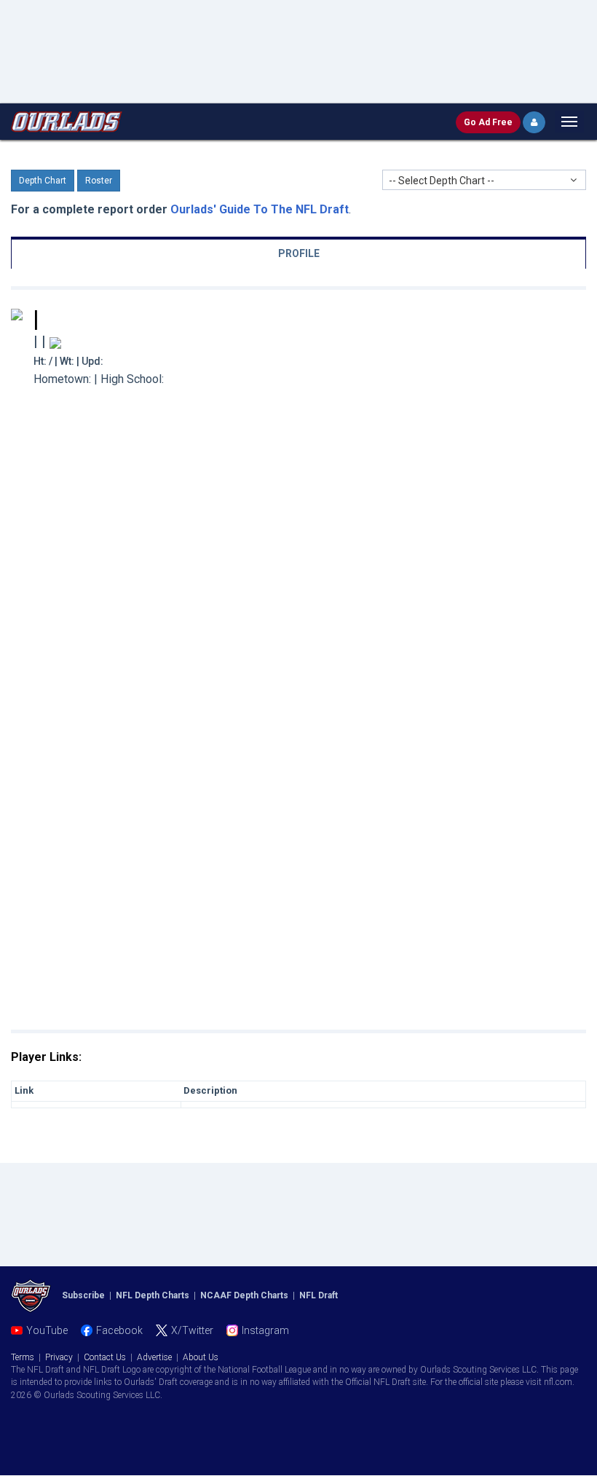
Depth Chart (42, 180)
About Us (200, 1357)
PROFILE (299, 253)
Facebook (119, 1330)
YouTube (47, 1330)
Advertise (154, 1357)
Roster (98, 180)
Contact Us (105, 1357)
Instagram (265, 1330)
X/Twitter (192, 1330)
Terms (22, 1357)
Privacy (59, 1357)
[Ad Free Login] (534, 122)
